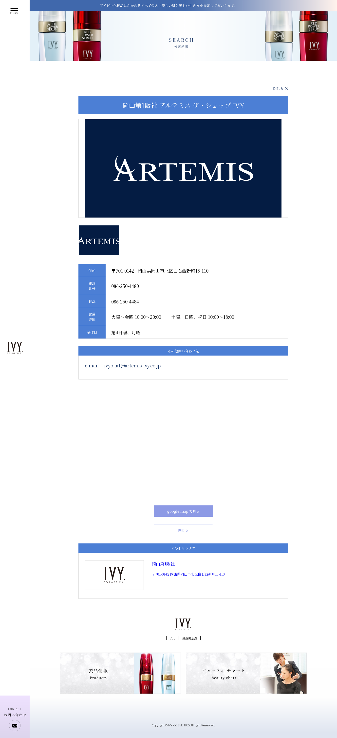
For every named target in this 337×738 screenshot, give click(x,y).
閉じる (278, 88)
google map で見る (183, 511)
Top (172, 638)
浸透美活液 (189, 638)
